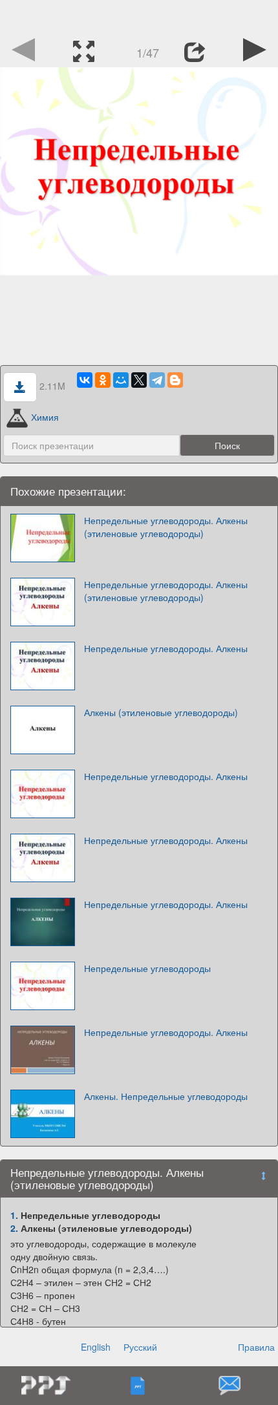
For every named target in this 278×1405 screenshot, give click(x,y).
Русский (140, 1346)
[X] (139, 380)
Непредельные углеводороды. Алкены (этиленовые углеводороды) (166, 527)
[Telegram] (157, 380)
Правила (256, 1346)
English (96, 1346)
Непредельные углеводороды (147, 968)
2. (14, 1227)
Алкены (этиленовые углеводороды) (161, 712)
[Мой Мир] (121, 380)
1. (14, 1215)
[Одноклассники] (103, 380)
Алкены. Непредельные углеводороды (166, 1096)
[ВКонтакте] (84, 380)
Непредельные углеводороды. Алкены (166, 648)
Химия (45, 416)
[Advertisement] (139, 16)
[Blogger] (175, 380)
